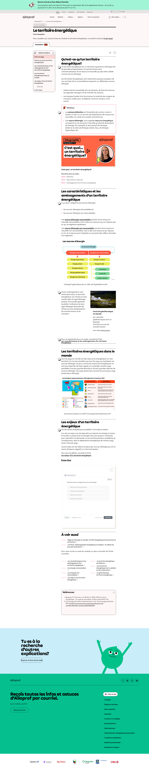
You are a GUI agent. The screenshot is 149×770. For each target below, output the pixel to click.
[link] (109, 53)
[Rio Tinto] (61, 762)
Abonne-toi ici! (19, 710)
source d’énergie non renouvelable (79, 228)
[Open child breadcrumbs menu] (62, 21)
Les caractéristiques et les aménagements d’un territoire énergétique (83, 342)
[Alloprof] (28, 17)
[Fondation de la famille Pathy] (47, 761)
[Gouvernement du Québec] (34, 762)
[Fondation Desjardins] (88, 762)
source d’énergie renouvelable (77, 219)
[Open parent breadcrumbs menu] (44, 21)
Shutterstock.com (105, 330)
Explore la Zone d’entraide (32, 660)
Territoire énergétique (39, 24)
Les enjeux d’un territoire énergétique (76, 455)
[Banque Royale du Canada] (101, 762)
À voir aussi (108, 38)
